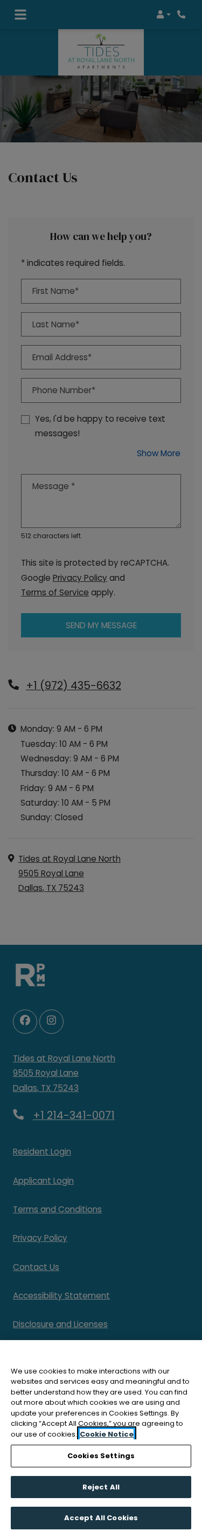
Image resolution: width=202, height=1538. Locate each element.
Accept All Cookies (101, 1518)
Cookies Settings (101, 1456)
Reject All (101, 1487)
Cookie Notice (107, 1434)
